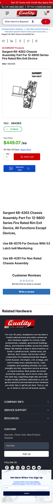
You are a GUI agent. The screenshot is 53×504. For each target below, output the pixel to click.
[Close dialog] (49, 471)
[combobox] (22, 21)
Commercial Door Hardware (12, 29)
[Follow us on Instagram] (18, 468)
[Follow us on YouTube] (28, 468)
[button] (32, 21)
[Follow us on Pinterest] (23, 468)
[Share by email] (3, 41)
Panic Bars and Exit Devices (37, 29)
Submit (26, 493)
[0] (45, 13)
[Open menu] (7, 13)
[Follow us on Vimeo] (34, 468)
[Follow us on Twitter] (12, 468)
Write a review (26, 291)
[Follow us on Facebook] (7, 468)
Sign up (26, 454)
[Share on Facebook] (20, 41)
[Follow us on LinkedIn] (39, 468)
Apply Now (25, 149)
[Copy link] (36, 41)
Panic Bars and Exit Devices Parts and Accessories (25, 32)
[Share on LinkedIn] (12, 41)
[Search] (45, 21)
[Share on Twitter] (28, 41)
